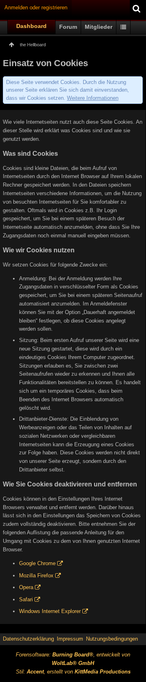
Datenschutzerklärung (28, 639)
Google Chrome (37, 563)
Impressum (70, 639)
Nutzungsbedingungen (112, 639)
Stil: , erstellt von (73, 672)
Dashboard (31, 26)
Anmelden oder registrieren (35, 7)
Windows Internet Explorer (50, 611)
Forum (68, 27)
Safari (26, 599)
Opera (26, 587)
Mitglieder (98, 27)
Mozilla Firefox (36, 575)
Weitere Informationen (92, 98)
